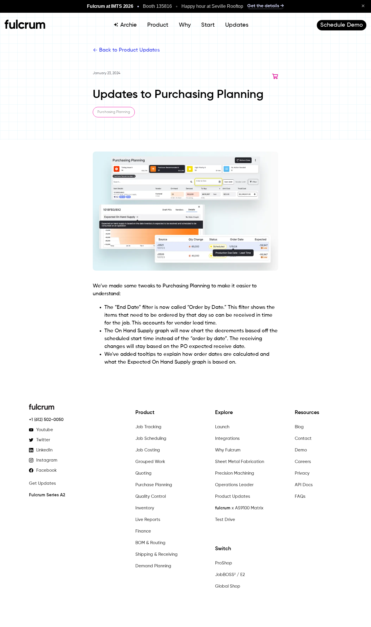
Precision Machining (234, 473)
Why (185, 25)
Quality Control (150, 496)
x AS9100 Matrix (239, 508)
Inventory (144, 508)
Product (157, 25)
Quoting (143, 473)
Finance (143, 531)
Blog (299, 427)
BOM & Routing (150, 543)
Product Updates (232, 496)
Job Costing (147, 450)
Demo (301, 450)
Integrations (227, 438)
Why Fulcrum (228, 450)
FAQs (300, 496)
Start (208, 25)
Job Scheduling (150, 438)
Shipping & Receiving (156, 554)
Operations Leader (234, 485)
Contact (303, 438)
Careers (303, 462)
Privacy (302, 473)
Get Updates (42, 483)
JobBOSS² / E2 (230, 575)
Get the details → (265, 6)
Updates (236, 25)
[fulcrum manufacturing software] (25, 27)
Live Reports (147, 519)
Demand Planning (153, 566)
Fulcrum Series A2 (47, 495)
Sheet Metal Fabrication (239, 462)
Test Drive (225, 519)
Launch (222, 427)
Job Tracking (148, 427)
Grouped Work (150, 462)
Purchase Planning (153, 485)
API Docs (304, 485)
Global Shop (227, 586)
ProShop (223, 563)
